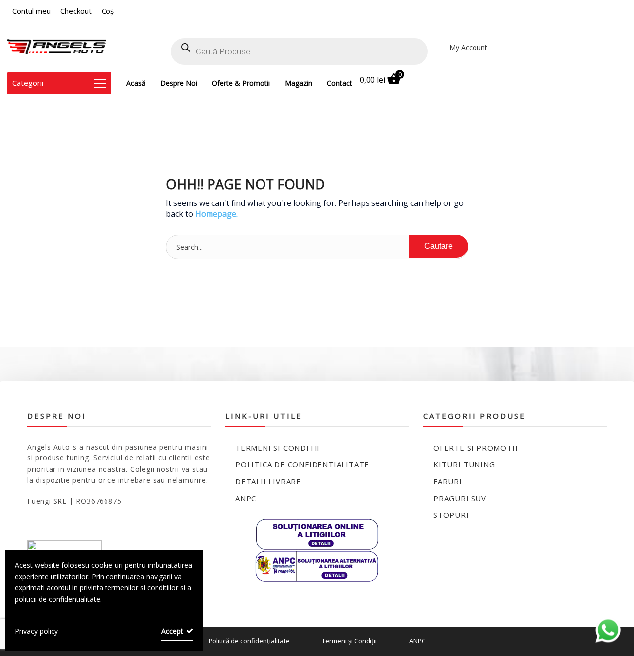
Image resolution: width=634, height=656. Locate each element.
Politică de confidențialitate (249, 640)
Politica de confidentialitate (302, 464)
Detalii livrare (268, 481)
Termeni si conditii (277, 448)
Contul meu (31, 11)
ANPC (245, 498)
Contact (339, 83)
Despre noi (178, 83)
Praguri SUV (459, 498)
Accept (172, 631)
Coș (108, 11)
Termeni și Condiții (349, 640)
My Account (468, 47)
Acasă (136, 83)
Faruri (447, 481)
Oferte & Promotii (241, 83)
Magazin (298, 83)
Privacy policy (36, 631)
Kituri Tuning (464, 464)
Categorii (27, 83)
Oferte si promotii (475, 448)
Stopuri (451, 515)
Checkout (76, 11)
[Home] (56, 47)
